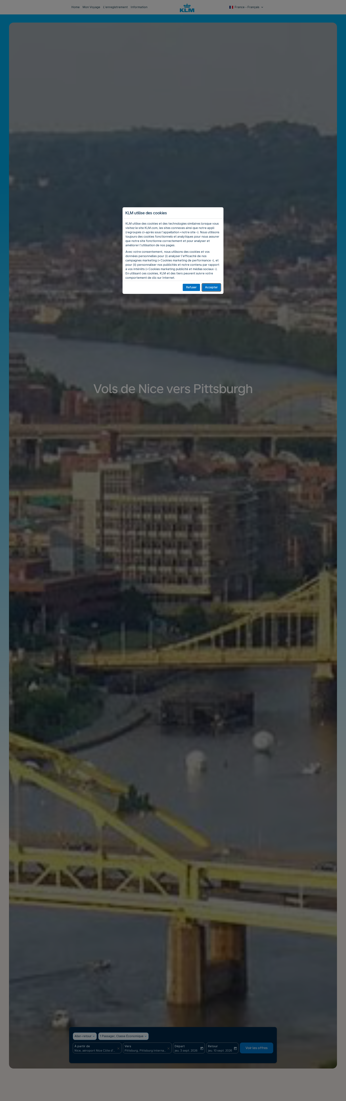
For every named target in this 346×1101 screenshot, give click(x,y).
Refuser (191, 287)
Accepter (211, 287)
